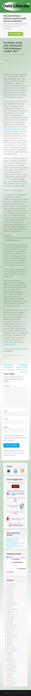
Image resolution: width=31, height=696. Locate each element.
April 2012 (10, 657)
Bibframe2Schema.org (10, 538)
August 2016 (10, 611)
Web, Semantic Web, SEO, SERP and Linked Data (8, 367)
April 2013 (10, 644)
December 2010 (11, 682)
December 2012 (11, 648)
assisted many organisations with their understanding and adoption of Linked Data (15, 131)
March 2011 (10, 678)
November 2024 (12, 584)
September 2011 (12, 671)
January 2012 (11, 664)
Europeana (14, 507)
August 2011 (10, 673)
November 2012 (12, 650)
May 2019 (10, 591)
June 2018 (10, 598)
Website (6, 427)
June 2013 (10, 639)
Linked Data (12, 355)
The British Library (16, 519)
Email (5, 419)
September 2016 (12, 609)
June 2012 (10, 655)
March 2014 (10, 632)
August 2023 (10, 589)
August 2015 (10, 618)
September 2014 (12, 627)
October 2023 (11, 586)
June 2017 (10, 607)
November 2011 (12, 666)
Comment (7, 386)
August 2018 (10, 595)
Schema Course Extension (11, 544)
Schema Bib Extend (10, 540)
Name (5, 411)
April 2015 (10, 623)
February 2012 (11, 662)
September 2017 (12, 605)
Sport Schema (9, 548)
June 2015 (10, 621)
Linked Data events (9, 345)
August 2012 (10, 653)
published (17, 349)
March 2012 (10, 659)
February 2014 (11, 634)
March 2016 (10, 614)
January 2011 (11, 680)
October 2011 (11, 669)
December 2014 (11, 625)
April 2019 (10, 593)
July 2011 (9, 676)
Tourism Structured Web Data (12, 543)
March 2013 (10, 646)
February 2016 (11, 616)
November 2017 (12, 602)
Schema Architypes (10, 541)
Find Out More (15, 34)
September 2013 (12, 637)
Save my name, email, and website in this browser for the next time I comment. (14, 438)
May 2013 (10, 641)
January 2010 (11, 685)
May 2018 (10, 600)
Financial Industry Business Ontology (14, 546)
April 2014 (10, 630)
